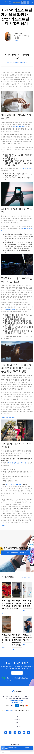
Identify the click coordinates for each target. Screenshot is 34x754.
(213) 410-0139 (17, 702)
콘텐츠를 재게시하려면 (26, 168)
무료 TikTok (17, 726)
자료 (17, 723)
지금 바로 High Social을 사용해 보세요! (17, 62)
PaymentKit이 (8, 710)
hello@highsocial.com (17, 700)
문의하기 (17, 719)
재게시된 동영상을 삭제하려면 (17, 463)
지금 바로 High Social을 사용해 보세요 (15, 552)
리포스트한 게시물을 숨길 (13, 484)
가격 (17, 716)
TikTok (16, 40)
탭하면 (19, 126)
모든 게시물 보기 (26, 577)
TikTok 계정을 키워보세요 (9, 417)
